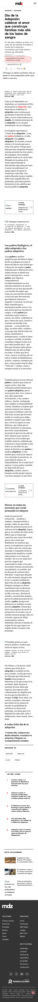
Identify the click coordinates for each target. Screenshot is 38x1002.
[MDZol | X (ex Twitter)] (27, 974)
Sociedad (8, 10)
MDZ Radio (24, 927)
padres (11, 136)
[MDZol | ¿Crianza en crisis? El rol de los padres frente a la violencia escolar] (31, 490)
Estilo (4, 933)
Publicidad (24, 948)
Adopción (22, 107)
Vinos (4, 936)
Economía (6, 924)
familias (20, 754)
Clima (22, 921)
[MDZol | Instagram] (16, 974)
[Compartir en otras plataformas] (11, 69)
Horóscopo (24, 924)
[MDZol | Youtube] (21, 974)
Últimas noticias (8, 921)
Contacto (23, 952)
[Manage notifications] (33, 992)
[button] (35, 3)
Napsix (22, 936)
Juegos (22, 930)
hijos (8, 760)
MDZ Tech (24, 933)
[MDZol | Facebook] (11, 974)
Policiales (5, 927)
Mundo (4, 930)
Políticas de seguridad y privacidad (24, 958)
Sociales (5, 939)
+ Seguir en (19, 68)
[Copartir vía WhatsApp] (7, 69)
